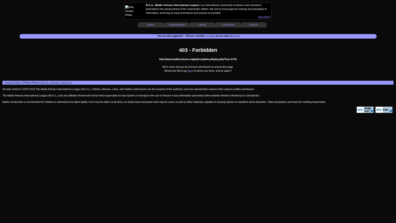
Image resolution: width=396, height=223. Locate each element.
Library (202, 24)
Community (228, 24)
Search (254, 24)
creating (210, 35)
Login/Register (177, 24)
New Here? (264, 16)
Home (150, 24)
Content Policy (12, 82)
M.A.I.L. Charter (50, 82)
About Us (66, 82)
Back (190, 70)
